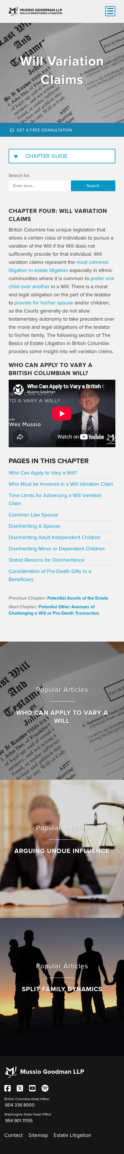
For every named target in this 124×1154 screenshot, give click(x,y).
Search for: (19, 175)
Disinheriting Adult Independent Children (55, 537)
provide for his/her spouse (43, 303)
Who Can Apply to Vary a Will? (43, 473)
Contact (13, 1135)
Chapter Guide (46, 156)
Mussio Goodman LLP (52, 1072)
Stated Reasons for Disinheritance (46, 560)
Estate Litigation (72, 1135)
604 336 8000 (20, 1105)
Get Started (62, 130)
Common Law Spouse (33, 515)
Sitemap (38, 1135)
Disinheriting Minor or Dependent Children (57, 548)
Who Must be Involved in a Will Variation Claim (61, 484)
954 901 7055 (19, 1121)
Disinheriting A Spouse (34, 526)
